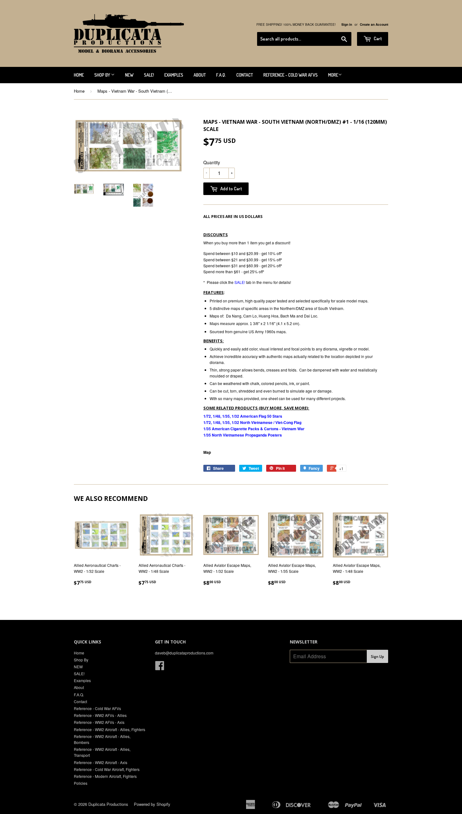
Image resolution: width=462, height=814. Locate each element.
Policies (80, 783)
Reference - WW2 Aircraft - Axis (100, 762)
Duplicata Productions (108, 804)
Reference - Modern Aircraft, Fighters (105, 776)
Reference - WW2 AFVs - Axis (99, 722)
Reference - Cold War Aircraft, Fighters (107, 769)
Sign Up (377, 656)
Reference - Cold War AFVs (290, 75)
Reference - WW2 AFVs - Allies (100, 715)
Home (79, 75)
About (200, 75)
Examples (173, 75)
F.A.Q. (221, 75)
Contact (244, 75)
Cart (377, 38)
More (333, 75)
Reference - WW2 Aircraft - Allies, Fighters (109, 729)
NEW (129, 75)
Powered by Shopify (152, 804)
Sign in (346, 24)
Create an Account (374, 24)
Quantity (211, 162)
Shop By (102, 75)
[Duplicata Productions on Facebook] (159, 667)
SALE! (149, 75)
